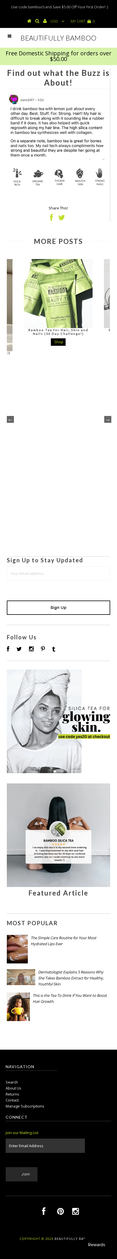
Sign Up (58, 608)
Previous (9, 419)
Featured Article (58, 893)
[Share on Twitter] (61, 218)
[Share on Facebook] (51, 218)
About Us (13, 1088)
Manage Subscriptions (25, 1106)
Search (12, 1082)
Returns (12, 1094)
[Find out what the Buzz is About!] (58, 885)
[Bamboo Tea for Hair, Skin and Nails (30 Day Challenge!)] (58, 293)
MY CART (83, 21)
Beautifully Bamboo (58, 38)
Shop (58, 341)
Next (107, 419)
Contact (12, 1100)
